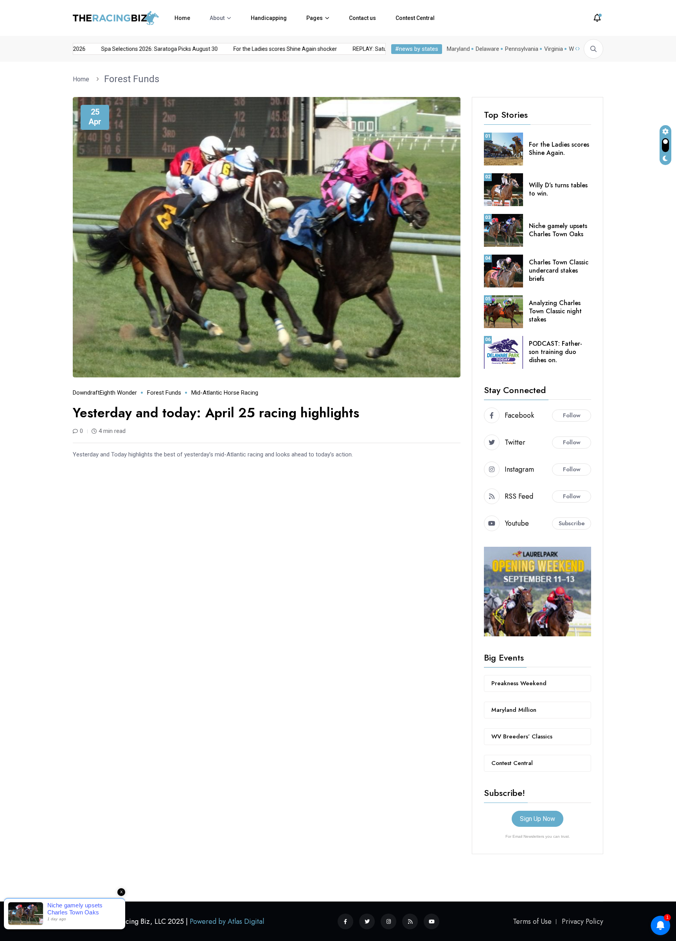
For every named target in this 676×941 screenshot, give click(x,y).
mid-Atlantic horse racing (224, 392)
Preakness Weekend (519, 683)
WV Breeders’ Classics (521, 736)
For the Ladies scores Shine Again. (559, 148)
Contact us (362, 18)
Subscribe (572, 523)
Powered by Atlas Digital (227, 921)
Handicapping (269, 18)
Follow (572, 415)
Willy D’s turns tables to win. (558, 189)
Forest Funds (131, 79)
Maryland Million (513, 710)
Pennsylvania (521, 48)
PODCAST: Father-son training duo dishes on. (555, 352)
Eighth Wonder (118, 392)
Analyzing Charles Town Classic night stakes (555, 311)
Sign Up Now (537, 818)
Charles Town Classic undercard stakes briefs (558, 270)
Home (182, 18)
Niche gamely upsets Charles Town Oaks (558, 230)
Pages (314, 18)
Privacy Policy (582, 921)
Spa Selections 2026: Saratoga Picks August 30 (143, 49)
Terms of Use (532, 921)
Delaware (487, 48)
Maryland (458, 48)
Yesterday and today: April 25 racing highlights (216, 412)
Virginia (553, 48)
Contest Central (415, 18)
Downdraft (86, 392)
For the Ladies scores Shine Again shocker (269, 49)
